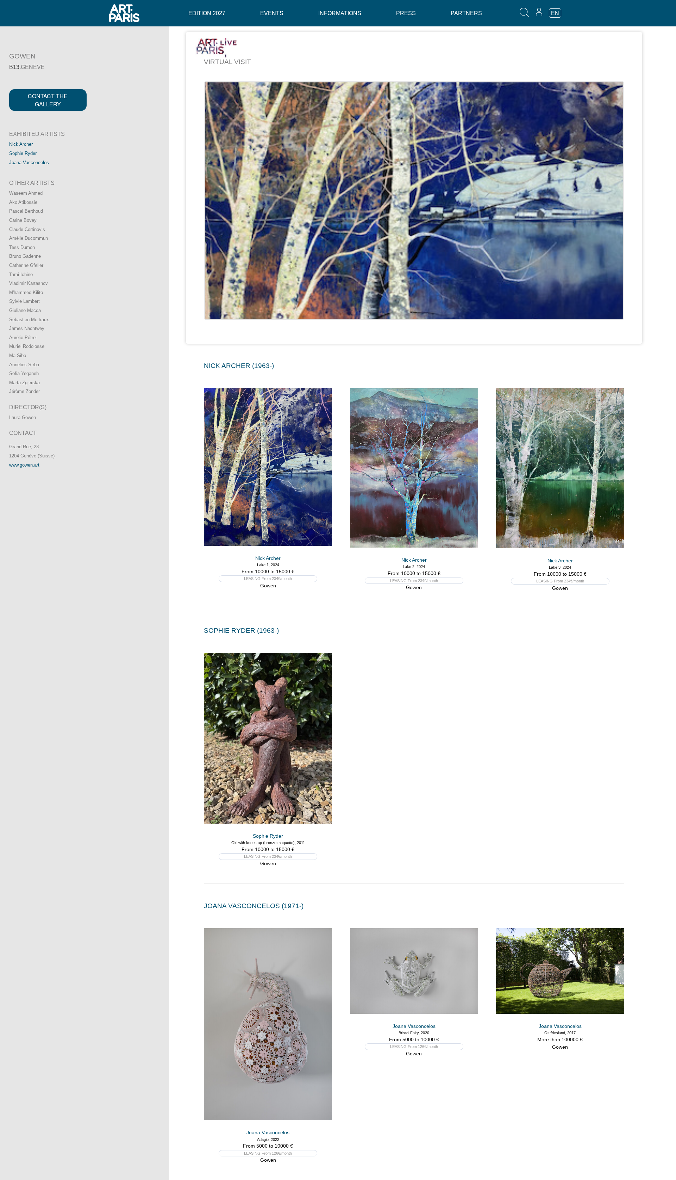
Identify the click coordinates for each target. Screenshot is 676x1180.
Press (406, 13)
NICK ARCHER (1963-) (239, 365)
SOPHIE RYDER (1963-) (241, 630)
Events (271, 13)
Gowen (268, 585)
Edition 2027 (206, 13)
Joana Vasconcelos (29, 162)
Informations (339, 13)
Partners (466, 13)
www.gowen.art (24, 465)
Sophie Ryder (23, 153)
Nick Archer (21, 144)
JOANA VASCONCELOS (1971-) (253, 906)
